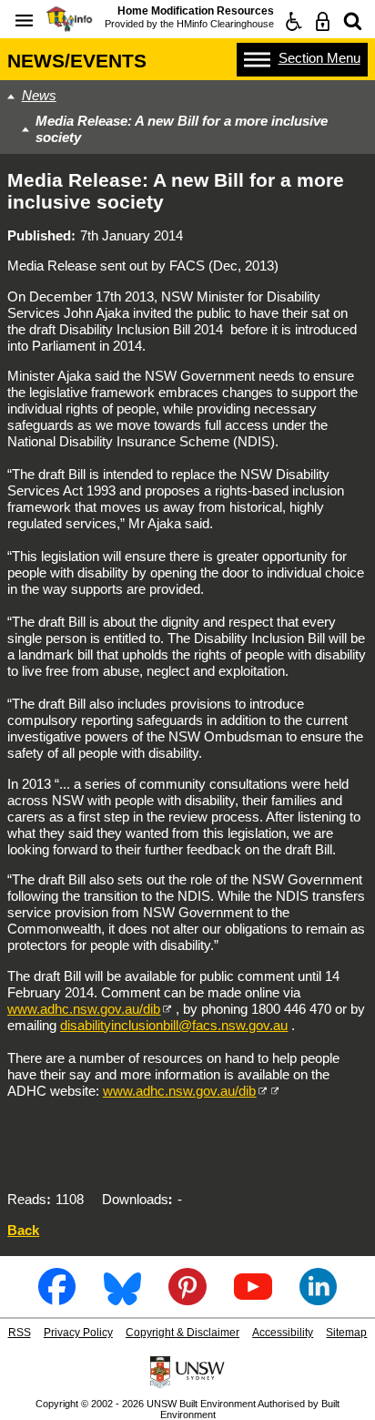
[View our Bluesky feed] (122, 1298)
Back (23, 1230)
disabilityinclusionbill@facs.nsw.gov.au (174, 1025)
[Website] (352, 21)
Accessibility (282, 1332)
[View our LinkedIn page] (318, 1298)
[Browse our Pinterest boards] (187, 1298)
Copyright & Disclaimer (182, 1332)
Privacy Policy (78, 1332)
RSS (19, 1332)
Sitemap (346, 1332)
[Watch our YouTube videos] (252, 1298)
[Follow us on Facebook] (57, 1298)
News (39, 95)
